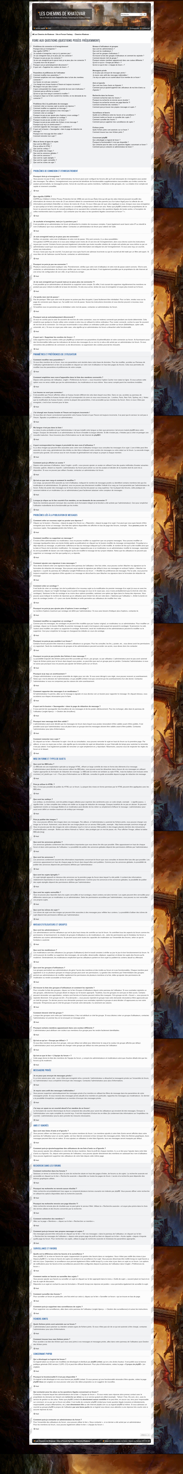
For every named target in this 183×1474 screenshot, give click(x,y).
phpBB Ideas (38, 1382)
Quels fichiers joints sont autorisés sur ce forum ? (111, 130)
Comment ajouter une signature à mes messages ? (51, 111)
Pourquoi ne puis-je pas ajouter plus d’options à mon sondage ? (56, 115)
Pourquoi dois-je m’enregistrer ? (44, 49)
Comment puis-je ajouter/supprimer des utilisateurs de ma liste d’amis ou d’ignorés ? (119, 89)
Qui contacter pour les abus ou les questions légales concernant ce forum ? (120, 145)
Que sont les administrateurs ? (104, 49)
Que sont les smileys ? (41, 149)
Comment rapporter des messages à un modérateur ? (52, 127)
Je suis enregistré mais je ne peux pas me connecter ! (53, 56)
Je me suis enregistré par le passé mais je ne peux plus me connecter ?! (59, 60)
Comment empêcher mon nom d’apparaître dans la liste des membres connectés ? (58, 78)
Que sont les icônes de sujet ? (44, 162)
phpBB (96, 435)
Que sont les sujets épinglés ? (44, 158)
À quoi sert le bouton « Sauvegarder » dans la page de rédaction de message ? (57, 130)
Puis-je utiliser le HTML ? (42, 146)
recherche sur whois (73, 1397)
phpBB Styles (98, 1448)
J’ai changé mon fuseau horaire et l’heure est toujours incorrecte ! (57, 84)
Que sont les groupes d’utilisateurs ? (106, 53)
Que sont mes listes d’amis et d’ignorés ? (108, 85)
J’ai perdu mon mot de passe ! (44, 62)
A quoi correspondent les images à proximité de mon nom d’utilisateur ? (59, 89)
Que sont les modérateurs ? (103, 51)
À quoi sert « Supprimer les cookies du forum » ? (51, 67)
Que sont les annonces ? (42, 155)
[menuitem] (48, 28)
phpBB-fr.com (95, 1455)
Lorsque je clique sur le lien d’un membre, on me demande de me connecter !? (59, 97)
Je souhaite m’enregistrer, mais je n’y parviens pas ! (52, 53)
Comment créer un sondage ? (44, 113)
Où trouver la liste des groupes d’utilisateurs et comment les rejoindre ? (118, 56)
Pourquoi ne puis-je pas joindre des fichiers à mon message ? (55, 122)
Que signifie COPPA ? (41, 51)
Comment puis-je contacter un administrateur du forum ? (113, 147)
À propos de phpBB (133, 1364)
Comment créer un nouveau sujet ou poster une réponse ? (54, 106)
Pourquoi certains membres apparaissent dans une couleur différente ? (118, 60)
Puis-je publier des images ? (43, 151)
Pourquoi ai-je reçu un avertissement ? (47, 124)
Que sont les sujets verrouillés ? (45, 160)
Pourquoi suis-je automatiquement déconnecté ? (50, 65)
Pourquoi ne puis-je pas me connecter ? (47, 58)
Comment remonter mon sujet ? (44, 136)
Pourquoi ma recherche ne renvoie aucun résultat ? (111, 100)
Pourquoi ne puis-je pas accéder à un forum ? (49, 120)
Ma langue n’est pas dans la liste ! (45, 87)
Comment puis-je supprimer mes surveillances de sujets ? (113, 122)
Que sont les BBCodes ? (42, 144)
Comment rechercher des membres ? (106, 105)
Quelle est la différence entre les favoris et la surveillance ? (114, 115)
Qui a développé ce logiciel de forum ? (106, 140)
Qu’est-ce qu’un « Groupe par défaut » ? (107, 62)
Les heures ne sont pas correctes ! (46, 82)
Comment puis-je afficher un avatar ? (46, 91)
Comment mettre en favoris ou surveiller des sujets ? (112, 117)
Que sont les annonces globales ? (45, 153)
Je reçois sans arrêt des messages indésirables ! (110, 75)
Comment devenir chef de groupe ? (105, 58)
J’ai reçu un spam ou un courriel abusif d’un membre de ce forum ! (116, 77)
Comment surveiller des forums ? (105, 119)
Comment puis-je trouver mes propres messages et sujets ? (114, 107)
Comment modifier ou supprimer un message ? (50, 108)
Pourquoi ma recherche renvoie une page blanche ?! (111, 102)
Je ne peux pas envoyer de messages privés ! (109, 73)
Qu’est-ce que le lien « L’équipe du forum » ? (109, 65)
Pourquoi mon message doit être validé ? (48, 134)
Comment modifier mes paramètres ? (46, 75)
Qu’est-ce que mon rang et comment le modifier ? (51, 94)
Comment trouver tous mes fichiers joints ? (108, 132)
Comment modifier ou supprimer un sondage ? (50, 117)
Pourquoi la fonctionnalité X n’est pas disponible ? (111, 142)
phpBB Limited (96, 1362)
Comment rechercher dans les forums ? (107, 98)
